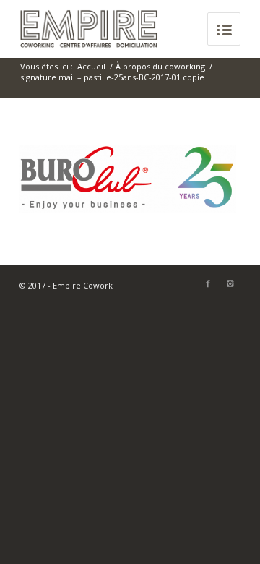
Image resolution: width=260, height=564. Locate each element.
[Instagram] (229, 283)
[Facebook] (208, 283)
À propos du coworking (160, 66)
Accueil (91, 66)
